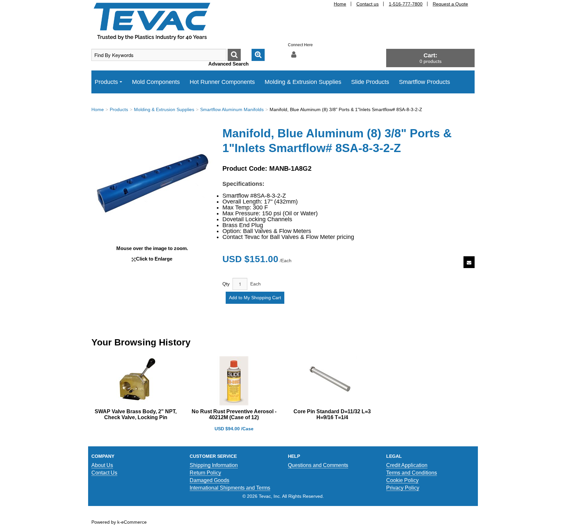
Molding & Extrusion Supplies (303, 82)
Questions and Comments (318, 465)
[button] (430, 58)
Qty (226, 283)
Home (340, 4)
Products (106, 82)
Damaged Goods (209, 480)
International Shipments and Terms (230, 488)
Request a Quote (450, 4)
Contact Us (104, 473)
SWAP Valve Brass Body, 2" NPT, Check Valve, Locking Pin (136, 414)
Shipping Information (214, 465)
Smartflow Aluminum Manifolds (232, 109)
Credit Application (406, 465)
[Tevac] (152, 21)
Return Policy (205, 473)
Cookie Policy (402, 480)
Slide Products (370, 82)
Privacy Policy (402, 488)
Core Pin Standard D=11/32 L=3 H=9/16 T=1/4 (332, 414)
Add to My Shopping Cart (255, 297)
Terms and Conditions (411, 473)
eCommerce (134, 522)
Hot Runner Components (222, 82)
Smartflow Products (424, 82)
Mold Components (156, 82)
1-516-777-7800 (406, 4)
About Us (102, 465)
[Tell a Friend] (469, 262)
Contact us (367, 4)
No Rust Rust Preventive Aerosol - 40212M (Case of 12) (234, 414)
